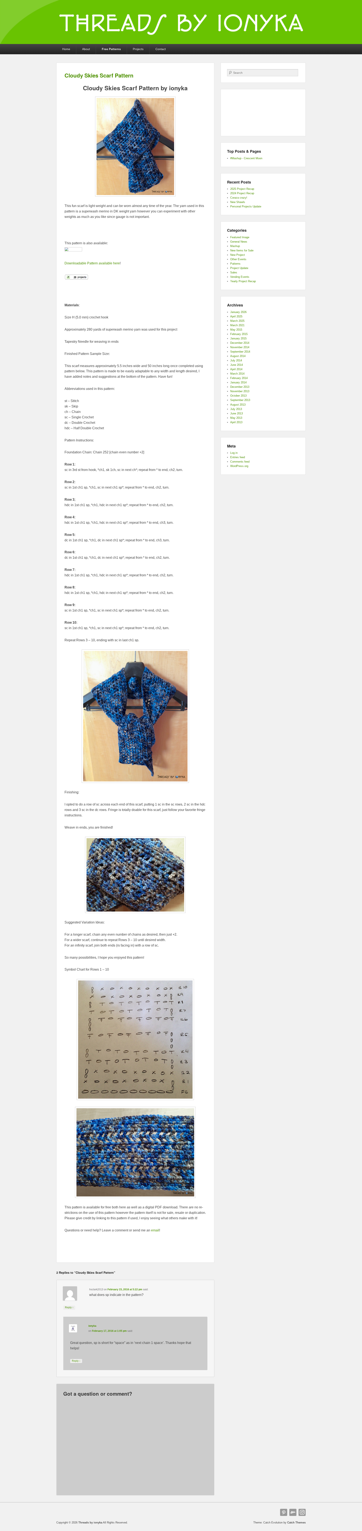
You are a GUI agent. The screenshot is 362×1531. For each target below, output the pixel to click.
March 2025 (237, 320)
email (155, 1230)
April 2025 (236, 316)
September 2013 (240, 400)
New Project (237, 254)
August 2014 (238, 356)
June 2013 (236, 413)
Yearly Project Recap (243, 281)
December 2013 (239, 386)
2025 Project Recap (242, 188)
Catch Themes (296, 1522)
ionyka (92, 1325)
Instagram (302, 1512)
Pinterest (283, 1512)
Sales (233, 272)
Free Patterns (111, 49)
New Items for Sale (241, 250)
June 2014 (236, 364)
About (86, 49)
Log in (234, 452)
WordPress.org (239, 466)
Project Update (239, 268)
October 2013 (238, 395)
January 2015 (238, 338)
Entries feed (237, 457)
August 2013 (238, 404)
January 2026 (238, 312)
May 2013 (236, 417)
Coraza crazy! (238, 197)
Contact (160, 49)
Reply (69, 1307)
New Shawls (237, 202)
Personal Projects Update (245, 206)
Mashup (235, 246)
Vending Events (239, 276)
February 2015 (239, 334)
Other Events (238, 259)
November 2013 (239, 391)
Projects (138, 49)
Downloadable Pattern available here (92, 263)
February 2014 (239, 378)
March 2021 (237, 325)
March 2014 (237, 373)
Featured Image (239, 237)
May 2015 (236, 329)
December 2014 (239, 342)
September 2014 (240, 351)
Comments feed (240, 461)
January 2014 (238, 382)
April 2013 (236, 422)
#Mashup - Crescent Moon (246, 158)
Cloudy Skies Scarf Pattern (99, 75)
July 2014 (236, 360)
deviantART (292, 1512)
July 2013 (236, 409)
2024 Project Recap (242, 193)
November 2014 (239, 347)
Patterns (235, 263)
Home (66, 49)
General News (238, 241)
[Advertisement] (135, 232)
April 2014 (236, 369)
